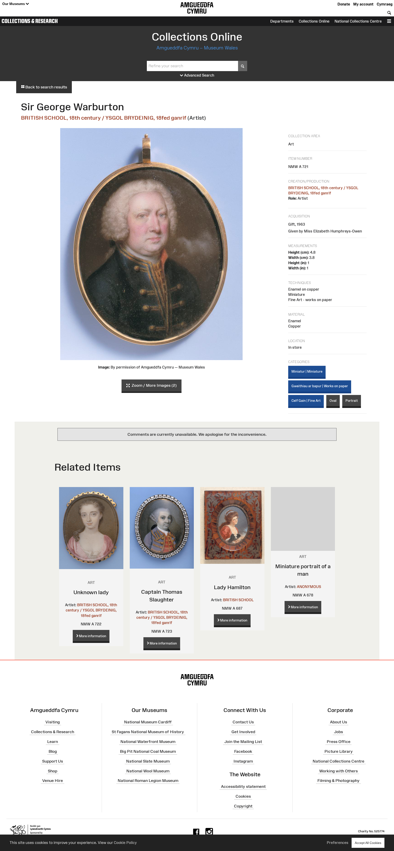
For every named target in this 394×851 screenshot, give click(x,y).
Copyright (243, 806)
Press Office (338, 741)
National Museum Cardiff (148, 722)
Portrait (351, 400)
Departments (282, 21)
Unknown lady (91, 592)
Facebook (243, 751)
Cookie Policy (125, 843)
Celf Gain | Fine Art (306, 400)
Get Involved (243, 732)
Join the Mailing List (243, 741)
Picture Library (338, 751)
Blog (53, 751)
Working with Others (338, 770)
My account (363, 4)
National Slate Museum (148, 761)
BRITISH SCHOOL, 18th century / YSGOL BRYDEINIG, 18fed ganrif (103, 118)
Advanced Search (198, 75)
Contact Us (243, 722)
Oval (333, 400)
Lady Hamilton (232, 587)
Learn (52, 741)
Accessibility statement (243, 786)
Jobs (338, 732)
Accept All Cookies (368, 843)
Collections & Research (30, 21)
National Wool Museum (147, 770)
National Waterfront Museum (147, 741)
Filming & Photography (338, 780)
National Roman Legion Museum (148, 780)
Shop (52, 770)
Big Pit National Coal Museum (148, 751)
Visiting (52, 722)
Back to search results (45, 87)
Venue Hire (52, 780)
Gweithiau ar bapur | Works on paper (319, 386)
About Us (338, 722)
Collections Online (314, 21)
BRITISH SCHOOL (238, 600)
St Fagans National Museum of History (148, 732)
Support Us (52, 761)
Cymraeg (384, 4)
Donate (343, 4)
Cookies (243, 796)
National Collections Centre (358, 21)
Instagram (243, 761)
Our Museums (14, 4)
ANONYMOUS (309, 587)
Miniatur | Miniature (306, 371)
